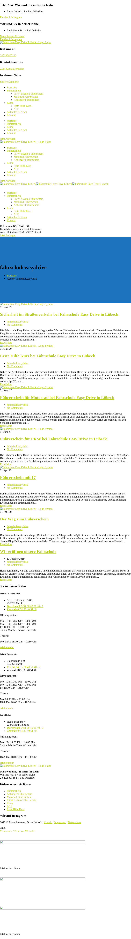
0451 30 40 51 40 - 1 (25, 606)
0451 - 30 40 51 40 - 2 (23, 667)
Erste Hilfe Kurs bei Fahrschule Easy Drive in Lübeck (47, 356)
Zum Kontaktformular (12, 68)
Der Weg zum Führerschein (24, 519)
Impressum (60, 822)
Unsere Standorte (9, 81)
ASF (9, 806)
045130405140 (8, 55)
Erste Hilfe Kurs (15, 809)
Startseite (12, 120)
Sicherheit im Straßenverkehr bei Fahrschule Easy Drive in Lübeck (59, 314)
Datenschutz (74, 822)
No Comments (15, 324)
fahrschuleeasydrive (17, 321)
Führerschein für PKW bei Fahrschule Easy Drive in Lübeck (53, 439)
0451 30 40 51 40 (22, 609)
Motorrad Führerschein (19, 797)
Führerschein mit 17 (18, 477)
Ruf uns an (6, 226)
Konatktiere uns (8, 229)
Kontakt (11, 115)
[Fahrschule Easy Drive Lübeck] (18, 183)
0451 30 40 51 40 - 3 (25, 727)
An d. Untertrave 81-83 (12, 232)
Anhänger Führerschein (19, 794)
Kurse (10, 126)
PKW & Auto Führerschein (21, 800)
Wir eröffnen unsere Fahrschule (28, 551)
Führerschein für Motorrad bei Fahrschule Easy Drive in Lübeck (57, 397)
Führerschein (14, 123)
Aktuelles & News (17, 129)
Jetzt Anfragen (8, 235)
